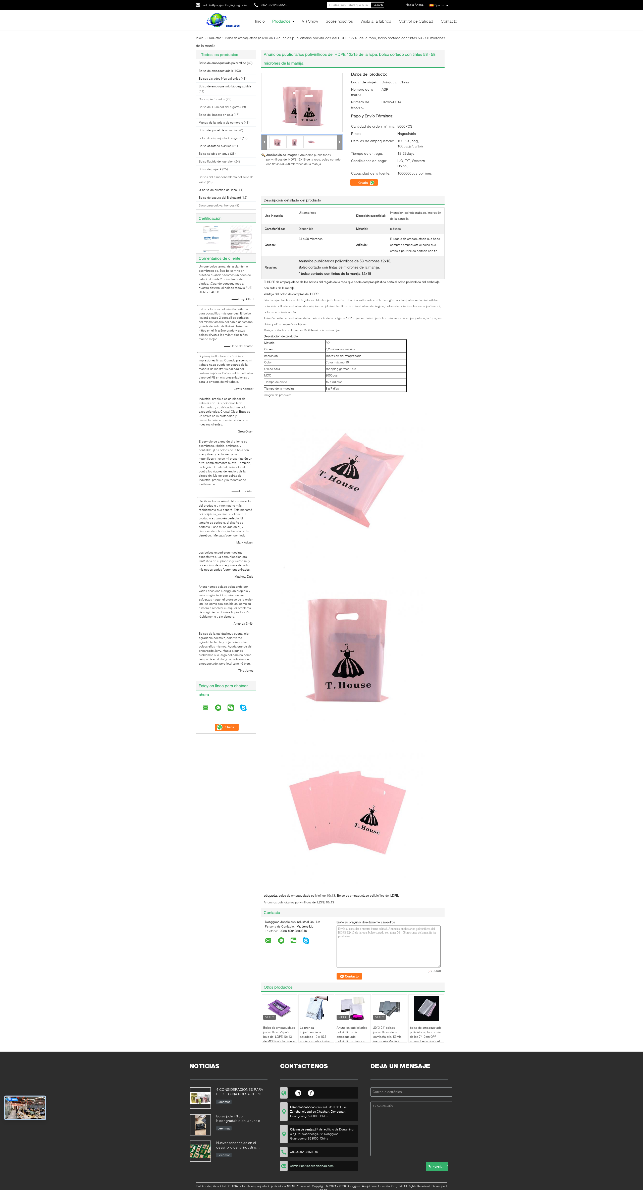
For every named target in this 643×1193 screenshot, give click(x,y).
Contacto (449, 21)
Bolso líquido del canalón (216, 161)
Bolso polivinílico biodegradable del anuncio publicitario (238, 1119)
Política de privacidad (211, 1186)
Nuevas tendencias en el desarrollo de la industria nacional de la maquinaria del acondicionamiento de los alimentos (240, 1145)
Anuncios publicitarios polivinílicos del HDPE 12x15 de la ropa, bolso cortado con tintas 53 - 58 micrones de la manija (303, 159)
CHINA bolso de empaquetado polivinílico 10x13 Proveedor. (269, 1186)
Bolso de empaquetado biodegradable (225, 86)
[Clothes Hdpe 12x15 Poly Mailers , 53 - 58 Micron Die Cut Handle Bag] (302, 102)
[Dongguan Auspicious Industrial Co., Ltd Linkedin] (298, 1092)
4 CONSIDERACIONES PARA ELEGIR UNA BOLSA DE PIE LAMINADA (239, 1092)
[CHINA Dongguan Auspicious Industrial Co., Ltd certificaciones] (211, 239)
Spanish (440, 5)
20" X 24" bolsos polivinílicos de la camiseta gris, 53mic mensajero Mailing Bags (387, 1037)
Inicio (260, 21)
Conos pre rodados (212, 99)
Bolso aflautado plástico (215, 146)
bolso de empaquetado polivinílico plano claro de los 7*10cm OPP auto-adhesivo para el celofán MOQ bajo (426, 1037)
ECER (324, 1190)
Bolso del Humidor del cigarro (219, 107)
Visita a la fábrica (375, 21)
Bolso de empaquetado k (216, 71)
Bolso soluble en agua (214, 153)
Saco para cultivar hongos (217, 205)
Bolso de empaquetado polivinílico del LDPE (367, 895)
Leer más (224, 1102)
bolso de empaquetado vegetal (220, 138)
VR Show (310, 21)
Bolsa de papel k (210, 169)
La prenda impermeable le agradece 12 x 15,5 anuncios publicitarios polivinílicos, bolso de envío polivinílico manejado (315, 1041)
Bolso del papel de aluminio (218, 130)
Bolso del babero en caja (216, 115)
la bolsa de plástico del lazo (218, 190)
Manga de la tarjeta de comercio (221, 122)
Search (377, 5)
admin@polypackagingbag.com (225, 5)
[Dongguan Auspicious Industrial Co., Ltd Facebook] (311, 1092)
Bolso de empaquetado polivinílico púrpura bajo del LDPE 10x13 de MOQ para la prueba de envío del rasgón (279, 1037)
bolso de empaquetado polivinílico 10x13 (307, 895)
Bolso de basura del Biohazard (220, 197)
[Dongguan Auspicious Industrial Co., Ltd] (223, 20)
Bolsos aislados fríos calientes (219, 78)
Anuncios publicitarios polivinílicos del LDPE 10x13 (299, 902)
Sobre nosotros (339, 21)
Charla (363, 183)
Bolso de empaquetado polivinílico (249, 38)
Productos (281, 21)
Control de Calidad (416, 21)
